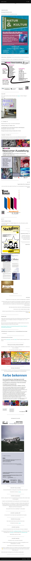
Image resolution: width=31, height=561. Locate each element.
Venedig (19, 491)
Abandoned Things (24, 532)
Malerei (19, 95)
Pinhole (15, 339)
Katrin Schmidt (3, 1)
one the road (8, 339)
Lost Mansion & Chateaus (17, 531)
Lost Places (11, 532)
